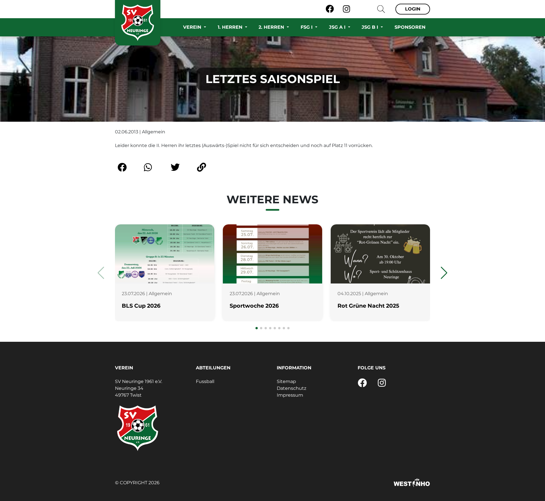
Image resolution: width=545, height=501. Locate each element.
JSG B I (371, 27)
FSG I (307, 27)
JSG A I (338, 27)
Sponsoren (410, 27)
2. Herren (272, 27)
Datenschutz (291, 388)
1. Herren (231, 27)
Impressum (290, 395)
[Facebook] (329, 9)
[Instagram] (346, 9)
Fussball (205, 381)
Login (412, 9)
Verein (193, 27)
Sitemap (286, 381)
